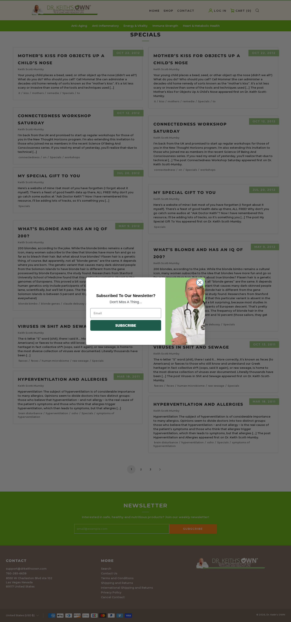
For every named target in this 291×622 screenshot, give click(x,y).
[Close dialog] (199, 282)
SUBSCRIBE (125, 325)
